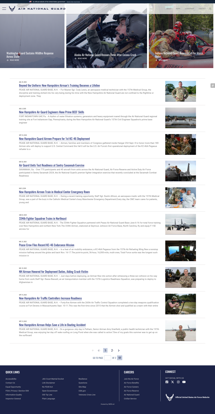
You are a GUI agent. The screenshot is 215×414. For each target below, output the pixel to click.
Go (119, 357)
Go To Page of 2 (104, 358)
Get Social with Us (174, 378)
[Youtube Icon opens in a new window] (184, 382)
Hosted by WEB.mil (107, 404)
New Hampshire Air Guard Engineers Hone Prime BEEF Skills (51, 112)
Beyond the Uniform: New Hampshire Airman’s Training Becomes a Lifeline (59, 85)
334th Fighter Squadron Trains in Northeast (43, 218)
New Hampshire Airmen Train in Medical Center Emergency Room (54, 192)
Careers (129, 372)
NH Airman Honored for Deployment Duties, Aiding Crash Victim (53, 271)
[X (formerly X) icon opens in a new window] (172, 382)
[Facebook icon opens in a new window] (167, 382)
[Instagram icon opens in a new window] (178, 382)
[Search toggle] (211, 8)
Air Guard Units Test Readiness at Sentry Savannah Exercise (51, 165)
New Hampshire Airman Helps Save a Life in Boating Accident (52, 324)
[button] (74, 2)
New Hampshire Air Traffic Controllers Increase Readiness (50, 298)
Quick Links (13, 372)
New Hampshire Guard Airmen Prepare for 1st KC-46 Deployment (54, 138)
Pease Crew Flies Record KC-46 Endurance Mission (46, 245)
